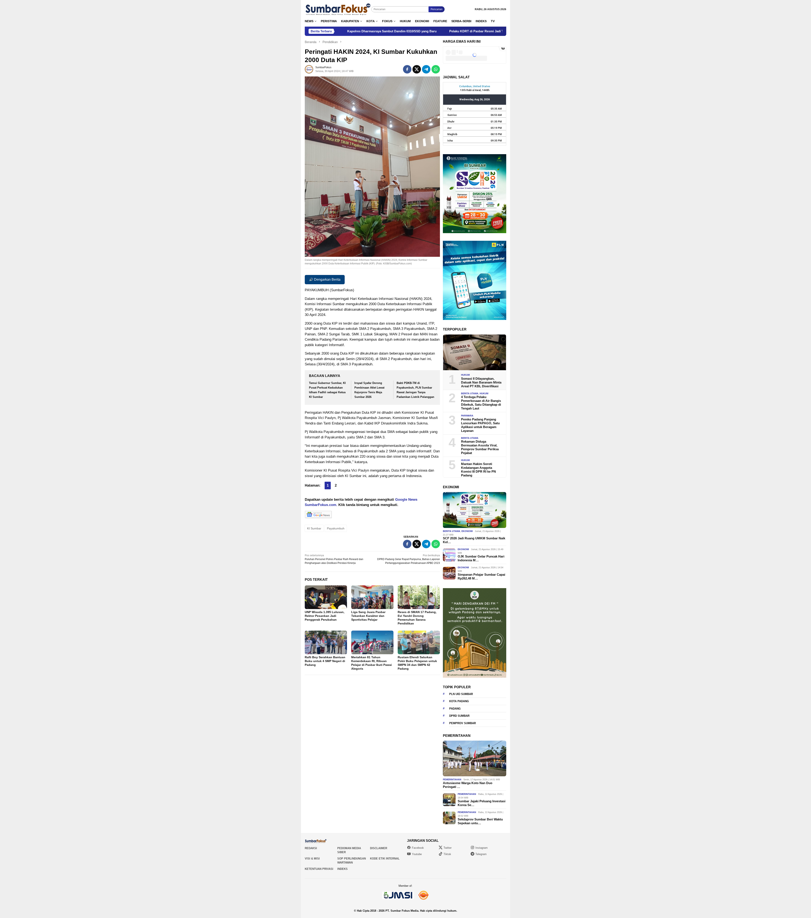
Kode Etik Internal (385, 858)
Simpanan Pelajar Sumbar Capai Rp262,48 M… (481, 576)
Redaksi (311, 848)
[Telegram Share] (426, 69)
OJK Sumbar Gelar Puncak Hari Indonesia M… (481, 558)
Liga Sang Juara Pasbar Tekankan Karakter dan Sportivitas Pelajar (368, 615)
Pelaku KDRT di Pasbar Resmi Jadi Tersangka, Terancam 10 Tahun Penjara (413, 31)
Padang (455, 708)
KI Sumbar (314, 528)
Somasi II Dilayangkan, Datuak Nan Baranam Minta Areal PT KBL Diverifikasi (481, 382)
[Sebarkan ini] (407, 69)
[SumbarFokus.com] (338, 9)
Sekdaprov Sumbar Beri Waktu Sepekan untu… (480, 821)
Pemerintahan (452, 779)
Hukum (465, 375)
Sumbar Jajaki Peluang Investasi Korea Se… (481, 803)
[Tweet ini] (416, 69)
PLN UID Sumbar (461, 694)
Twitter (448, 847)
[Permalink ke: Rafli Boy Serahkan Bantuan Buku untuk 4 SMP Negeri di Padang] (326, 642)
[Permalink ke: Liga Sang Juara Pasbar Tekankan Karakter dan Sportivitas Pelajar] (372, 597)
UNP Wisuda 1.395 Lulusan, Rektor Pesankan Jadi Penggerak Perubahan (324, 615)
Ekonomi (467, 531)
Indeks (342, 868)
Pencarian (436, 9)
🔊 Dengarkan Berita (324, 279)
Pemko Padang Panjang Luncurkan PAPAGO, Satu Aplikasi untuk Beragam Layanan (480, 425)
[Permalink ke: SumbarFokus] (309, 69)
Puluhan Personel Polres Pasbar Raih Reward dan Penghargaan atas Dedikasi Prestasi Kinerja (334, 559)
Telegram (481, 854)
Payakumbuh (335, 528)
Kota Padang (459, 701)
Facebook (418, 847)
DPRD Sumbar (459, 715)
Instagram (481, 847)
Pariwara (467, 415)
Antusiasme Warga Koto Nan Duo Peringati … (467, 785)
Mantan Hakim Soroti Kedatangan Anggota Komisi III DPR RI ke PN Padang (478, 469)
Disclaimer (378, 848)
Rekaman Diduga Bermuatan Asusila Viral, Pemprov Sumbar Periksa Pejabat (480, 447)
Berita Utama (469, 393)
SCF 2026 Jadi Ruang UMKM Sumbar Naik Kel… (474, 540)
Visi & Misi (312, 858)
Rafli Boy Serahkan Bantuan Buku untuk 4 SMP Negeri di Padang (325, 661)
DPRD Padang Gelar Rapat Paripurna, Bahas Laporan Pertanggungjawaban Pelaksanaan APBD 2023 (408, 559)
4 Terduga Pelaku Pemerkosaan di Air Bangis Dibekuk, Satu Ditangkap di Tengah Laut (481, 402)
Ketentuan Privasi (319, 868)
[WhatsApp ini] (435, 69)
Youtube (417, 854)
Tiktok (447, 854)
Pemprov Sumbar (462, 723)
